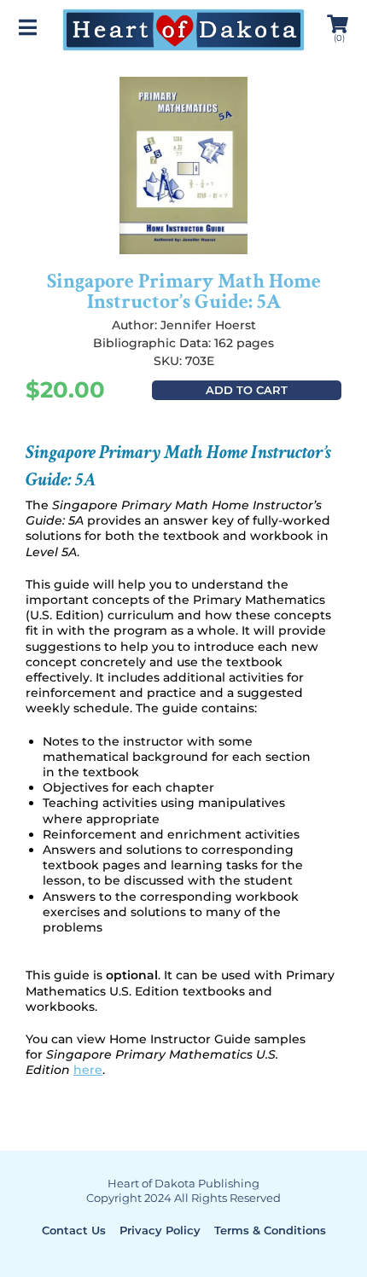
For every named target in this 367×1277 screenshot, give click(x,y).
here (87, 1069)
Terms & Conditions (270, 1230)
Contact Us (74, 1230)
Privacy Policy (160, 1230)
